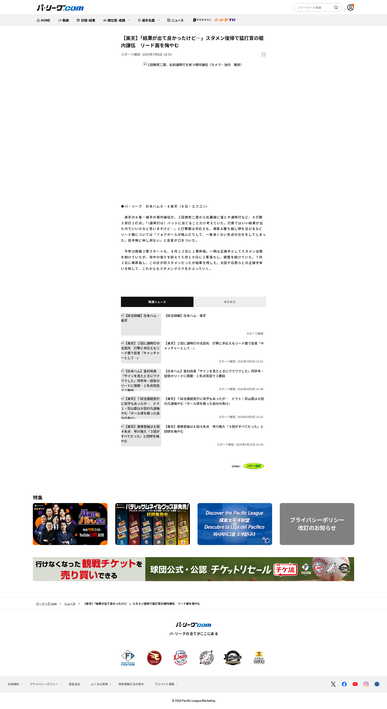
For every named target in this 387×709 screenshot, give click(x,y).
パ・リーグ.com (46, 603)
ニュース (69, 603)
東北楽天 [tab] (230, 302)
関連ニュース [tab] (157, 302)
